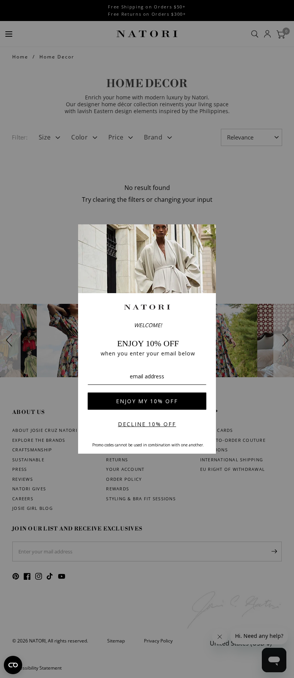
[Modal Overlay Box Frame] (147, 339)
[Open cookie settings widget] (13, 665)
